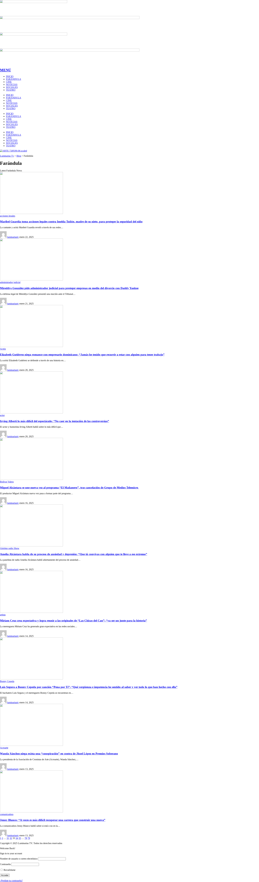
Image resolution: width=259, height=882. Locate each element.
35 (20, 838)
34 (17, 838)
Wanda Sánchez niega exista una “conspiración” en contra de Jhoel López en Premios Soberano (59, 753)
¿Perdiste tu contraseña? (11, 880)
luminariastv (13, 237)
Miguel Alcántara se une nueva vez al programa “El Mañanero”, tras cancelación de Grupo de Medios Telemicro (69, 487)
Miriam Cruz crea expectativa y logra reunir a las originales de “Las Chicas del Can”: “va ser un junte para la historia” (73, 620)
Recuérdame (9, 870)
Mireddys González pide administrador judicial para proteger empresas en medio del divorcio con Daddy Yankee (69, 288)
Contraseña (5, 864)
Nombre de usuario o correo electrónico (18, 858)
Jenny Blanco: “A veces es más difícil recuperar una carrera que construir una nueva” (52, 820)
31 (8, 838)
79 (29, 838)
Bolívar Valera (7, 481)
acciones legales (7, 216)
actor (2, 415)
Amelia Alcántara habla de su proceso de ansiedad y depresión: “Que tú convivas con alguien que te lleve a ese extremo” (73, 554)
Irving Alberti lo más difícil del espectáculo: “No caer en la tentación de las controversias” (54, 421)
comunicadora (6, 814)
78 (26, 838)
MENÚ (5, 70)
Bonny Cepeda (7, 681)
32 (11, 838)
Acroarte (4, 747)
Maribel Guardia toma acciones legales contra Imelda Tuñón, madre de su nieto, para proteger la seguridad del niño (71, 221)
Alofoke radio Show (9, 548)
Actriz (3, 349)
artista (3, 614)
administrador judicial (10, 282)
